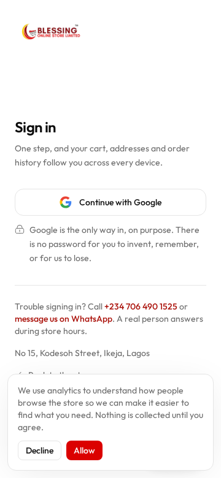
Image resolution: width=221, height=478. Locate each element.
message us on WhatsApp (63, 318)
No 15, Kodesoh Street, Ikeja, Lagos (82, 352)
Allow (84, 450)
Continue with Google (120, 202)
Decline (39, 450)
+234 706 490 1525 (140, 306)
